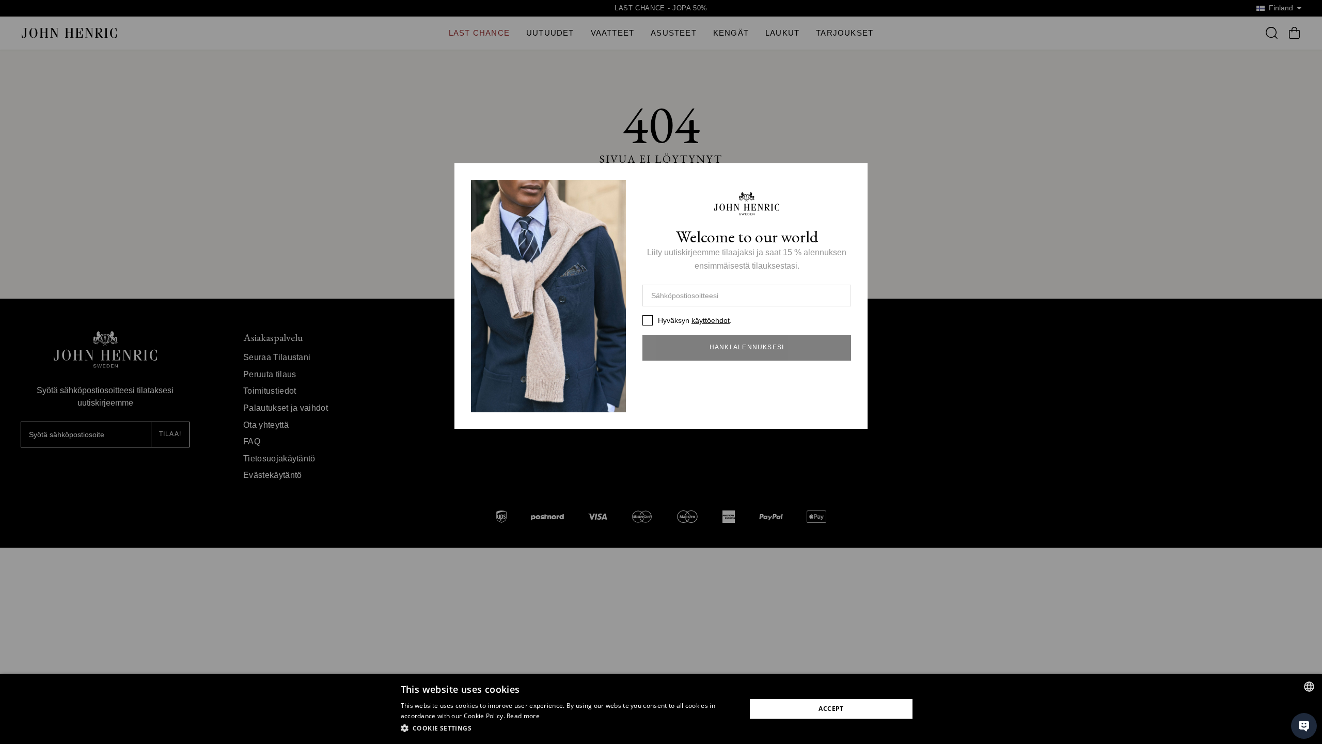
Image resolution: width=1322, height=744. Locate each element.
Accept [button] (831, 708)
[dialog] (661, 709)
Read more (523, 715)
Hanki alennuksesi (747, 347)
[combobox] (1309, 686)
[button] (568, 728)
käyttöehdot (710, 320)
